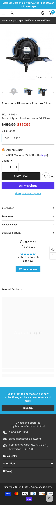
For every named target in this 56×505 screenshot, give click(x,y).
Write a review (28, 269)
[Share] (52, 176)
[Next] (51, 77)
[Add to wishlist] (46, 176)
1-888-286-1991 (18, 432)
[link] (28, 370)
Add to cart (21, 176)
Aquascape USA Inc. (41, 487)
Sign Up (28, 407)
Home (4, 20)
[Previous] (45, 77)
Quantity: (7, 160)
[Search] (12, 13)
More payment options (28, 193)
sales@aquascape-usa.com (25, 438)
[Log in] (43, 13)
